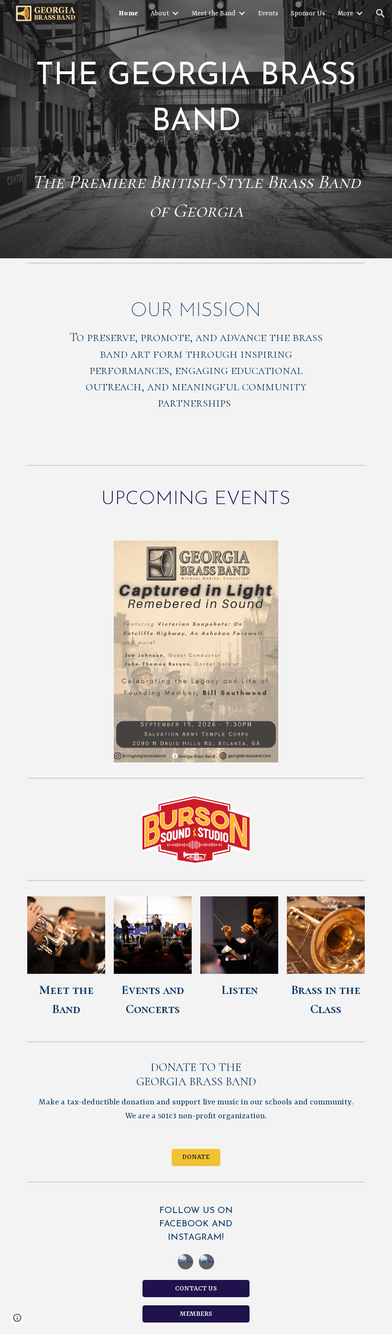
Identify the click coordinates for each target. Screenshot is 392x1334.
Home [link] (128, 13)
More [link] (345, 13)
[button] (380, 13)
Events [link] (268, 13)
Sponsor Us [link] (308, 13)
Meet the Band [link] (214, 13)
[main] (196, 94)
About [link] (160, 13)
